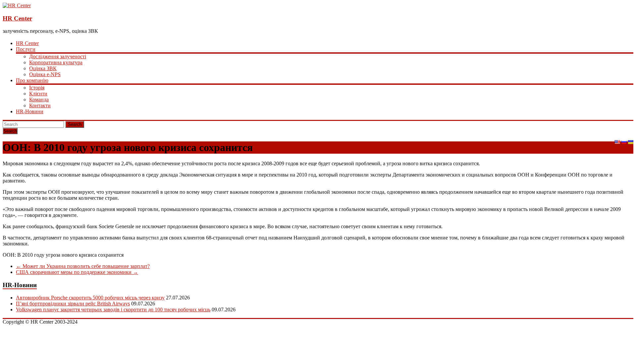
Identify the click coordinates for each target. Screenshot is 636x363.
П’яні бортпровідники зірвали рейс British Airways (73, 303)
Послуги (25, 49)
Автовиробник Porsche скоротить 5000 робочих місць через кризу (90, 297)
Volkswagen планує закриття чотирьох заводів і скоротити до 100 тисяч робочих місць (113, 309)
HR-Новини (29, 111)
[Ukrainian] (630, 142)
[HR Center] (17, 5)
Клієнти (38, 93)
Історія (36, 87)
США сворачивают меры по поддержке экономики (77, 272)
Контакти (40, 105)
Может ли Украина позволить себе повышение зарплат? (83, 266)
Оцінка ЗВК (43, 68)
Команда (39, 99)
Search (74, 124)
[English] (617, 142)
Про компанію (32, 80)
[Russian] (624, 142)
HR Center (17, 18)
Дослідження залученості (57, 56)
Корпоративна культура (55, 62)
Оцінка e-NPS (45, 74)
